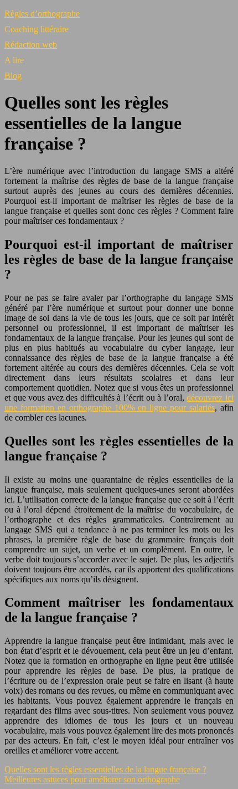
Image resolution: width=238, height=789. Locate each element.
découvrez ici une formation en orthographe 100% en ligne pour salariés (119, 402)
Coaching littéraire (36, 29)
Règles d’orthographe (42, 13)
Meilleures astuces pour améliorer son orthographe (92, 779)
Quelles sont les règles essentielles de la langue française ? (105, 769)
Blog (13, 75)
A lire (14, 60)
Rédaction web (30, 44)
